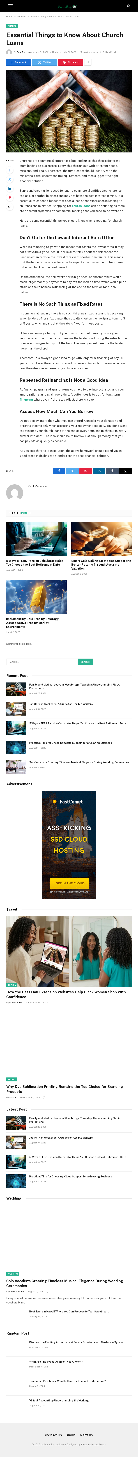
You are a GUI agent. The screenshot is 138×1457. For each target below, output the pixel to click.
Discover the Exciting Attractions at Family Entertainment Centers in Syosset (76, 1342)
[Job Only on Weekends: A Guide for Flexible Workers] (16, 709)
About (71, 1435)
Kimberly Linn (16, 1291)
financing (26, 399)
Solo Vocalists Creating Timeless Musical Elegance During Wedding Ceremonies (79, 762)
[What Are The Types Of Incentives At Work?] (16, 1366)
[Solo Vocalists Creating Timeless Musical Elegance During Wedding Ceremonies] (16, 767)
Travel (12, 985)
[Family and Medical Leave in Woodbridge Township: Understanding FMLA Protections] (16, 689)
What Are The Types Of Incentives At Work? (56, 1361)
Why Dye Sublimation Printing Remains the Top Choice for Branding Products (64, 1089)
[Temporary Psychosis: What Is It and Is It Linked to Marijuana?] (16, 1386)
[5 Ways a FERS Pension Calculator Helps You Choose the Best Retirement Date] (36, 539)
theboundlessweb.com (93, 1444)
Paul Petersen (24, 52)
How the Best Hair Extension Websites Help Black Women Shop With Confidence (66, 994)
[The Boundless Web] (69, 6)
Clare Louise (15, 1002)
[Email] (9, 206)
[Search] (128, 6)
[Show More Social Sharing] (87, 62)
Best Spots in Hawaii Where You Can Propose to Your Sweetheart (69, 1311)
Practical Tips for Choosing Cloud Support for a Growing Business (70, 742)
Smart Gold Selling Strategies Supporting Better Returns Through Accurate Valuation (101, 564)
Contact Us (53, 1435)
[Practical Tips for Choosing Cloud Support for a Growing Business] (16, 747)
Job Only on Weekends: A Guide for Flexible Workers (61, 704)
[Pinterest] (9, 197)
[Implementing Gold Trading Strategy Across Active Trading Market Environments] (36, 597)
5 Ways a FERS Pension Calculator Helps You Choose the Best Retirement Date (34, 563)
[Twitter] (9, 179)
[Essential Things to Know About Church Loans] (69, 111)
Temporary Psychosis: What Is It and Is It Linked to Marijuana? (67, 1381)
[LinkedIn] (9, 188)
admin (12, 1097)
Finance (12, 26)
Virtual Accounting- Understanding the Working (59, 1400)
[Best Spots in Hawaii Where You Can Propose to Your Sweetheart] (16, 1316)
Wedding (13, 1274)
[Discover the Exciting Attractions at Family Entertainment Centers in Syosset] (16, 1347)
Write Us (86, 1435)
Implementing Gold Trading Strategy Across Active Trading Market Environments (32, 623)
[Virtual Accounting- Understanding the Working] (16, 1405)
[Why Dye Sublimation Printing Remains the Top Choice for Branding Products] (69, 1046)
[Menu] (10, 6)
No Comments (90, 52)
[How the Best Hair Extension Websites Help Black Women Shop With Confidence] (69, 951)
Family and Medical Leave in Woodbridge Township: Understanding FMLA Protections (74, 686)
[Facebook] (9, 170)
